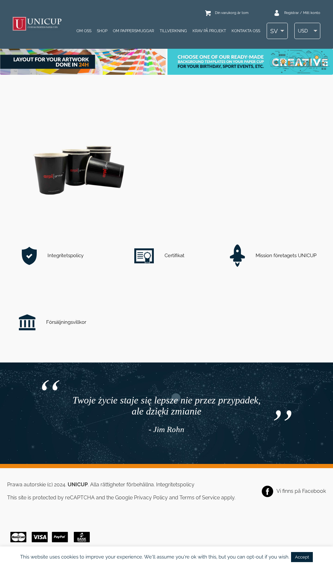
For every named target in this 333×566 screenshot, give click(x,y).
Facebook (314, 491)
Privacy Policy (151, 497)
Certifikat (173, 255)
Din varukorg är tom (231, 13)
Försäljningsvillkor (65, 322)
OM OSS (83, 31)
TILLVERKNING (173, 31)
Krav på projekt (209, 31)
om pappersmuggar (133, 31)
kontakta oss (246, 31)
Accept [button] (302, 557)
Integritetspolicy (65, 255)
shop (102, 31)
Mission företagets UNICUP (285, 255)
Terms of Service (200, 497)
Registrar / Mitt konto (302, 13)
